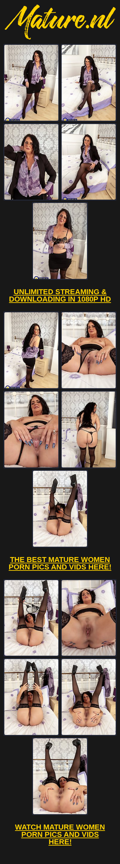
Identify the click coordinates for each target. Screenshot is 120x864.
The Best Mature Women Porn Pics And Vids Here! (60, 563)
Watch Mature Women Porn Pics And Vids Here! (60, 834)
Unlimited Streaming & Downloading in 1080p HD (60, 295)
